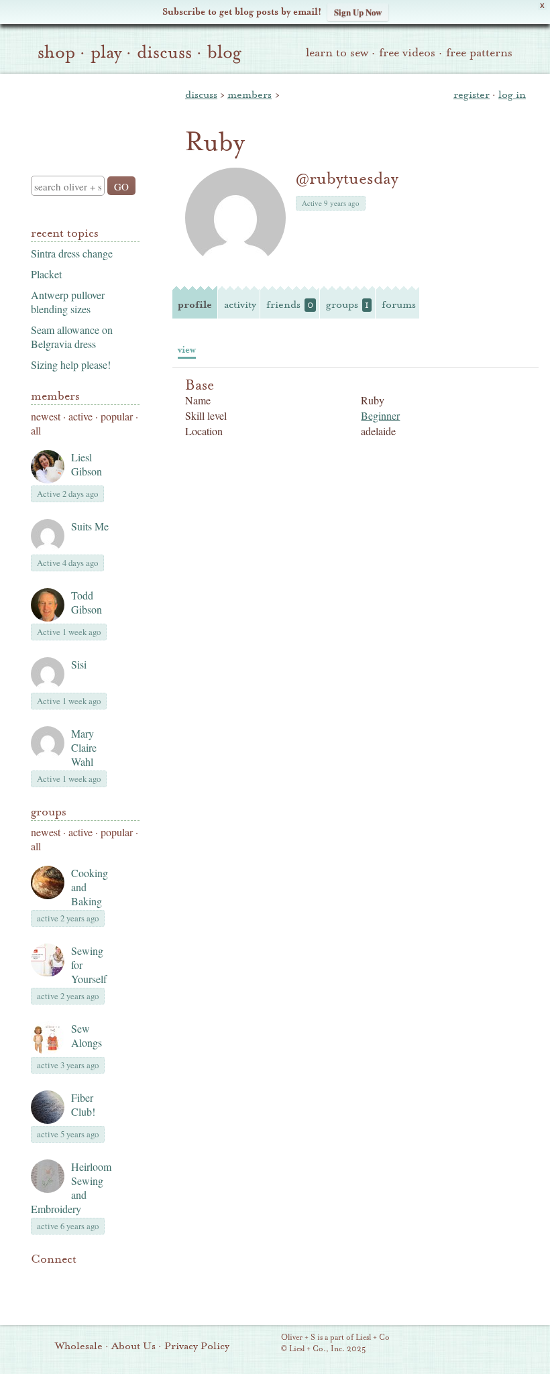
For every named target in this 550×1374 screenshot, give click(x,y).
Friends (289, 304)
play (106, 52)
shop (56, 52)
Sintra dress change (72, 253)
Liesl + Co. (263, 1344)
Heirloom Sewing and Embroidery (71, 1187)
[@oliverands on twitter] (107, 1279)
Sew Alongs (86, 1035)
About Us (133, 1346)
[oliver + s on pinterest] (39, 1279)
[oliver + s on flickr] (62, 1279)
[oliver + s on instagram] (39, 1295)
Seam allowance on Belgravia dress (72, 337)
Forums (399, 304)
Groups (48, 811)
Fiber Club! (83, 1104)
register (471, 94)
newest (45, 416)
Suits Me (90, 526)
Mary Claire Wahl (84, 747)
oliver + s (82, 113)
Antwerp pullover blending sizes (68, 302)
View (187, 349)
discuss (164, 52)
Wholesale (79, 1346)
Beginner (380, 415)
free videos (407, 52)
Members (55, 396)
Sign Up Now (358, 11)
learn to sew (337, 52)
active (80, 416)
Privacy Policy (196, 1346)
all (36, 430)
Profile (195, 304)
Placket (46, 274)
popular (117, 416)
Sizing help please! (71, 364)
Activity (240, 304)
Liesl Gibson (86, 464)
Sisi (79, 664)
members (249, 94)
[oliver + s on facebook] (84, 1279)
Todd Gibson (86, 602)
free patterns (479, 52)
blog (224, 52)
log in (512, 94)
